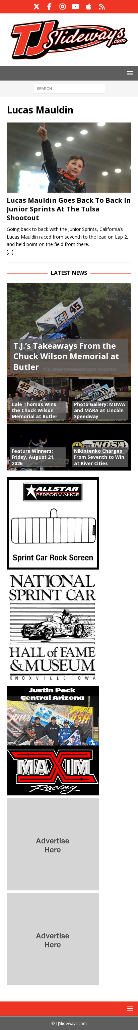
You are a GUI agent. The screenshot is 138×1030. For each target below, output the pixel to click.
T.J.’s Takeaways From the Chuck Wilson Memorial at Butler (66, 356)
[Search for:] (69, 88)
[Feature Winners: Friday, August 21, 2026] (38, 447)
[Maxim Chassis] (53, 791)
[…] (10, 252)
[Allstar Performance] (53, 565)
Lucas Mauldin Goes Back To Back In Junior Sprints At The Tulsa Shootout (69, 209)
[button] (128, 73)
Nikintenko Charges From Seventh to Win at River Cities (99, 457)
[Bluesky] (102, 6)
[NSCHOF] (53, 679)
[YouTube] (75, 6)
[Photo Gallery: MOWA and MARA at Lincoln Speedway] (100, 400)
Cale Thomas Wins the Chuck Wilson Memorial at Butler (34, 410)
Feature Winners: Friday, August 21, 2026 (33, 457)
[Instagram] (62, 6)
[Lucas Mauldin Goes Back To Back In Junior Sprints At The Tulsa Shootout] (69, 157)
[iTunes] (88, 6)
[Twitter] (36, 6)
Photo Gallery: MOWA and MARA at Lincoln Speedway (99, 410)
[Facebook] (49, 6)
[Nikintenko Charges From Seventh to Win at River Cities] (100, 447)
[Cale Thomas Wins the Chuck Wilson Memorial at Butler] (38, 400)
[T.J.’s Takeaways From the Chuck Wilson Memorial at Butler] (69, 330)
